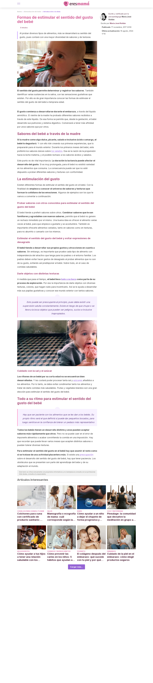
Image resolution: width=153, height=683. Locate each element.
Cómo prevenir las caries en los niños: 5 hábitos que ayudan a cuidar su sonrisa (59, 557)
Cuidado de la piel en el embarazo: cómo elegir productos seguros (120, 556)
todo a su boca (68, 279)
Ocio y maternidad (115, 511)
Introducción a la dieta (51, 12)
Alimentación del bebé (32, 12)
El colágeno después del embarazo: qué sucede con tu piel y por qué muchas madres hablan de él (91, 557)
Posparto (81, 551)
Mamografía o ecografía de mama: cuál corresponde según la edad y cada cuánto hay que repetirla (61, 516)
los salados (56, 151)
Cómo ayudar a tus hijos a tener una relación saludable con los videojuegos (31, 557)
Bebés (19, 12)
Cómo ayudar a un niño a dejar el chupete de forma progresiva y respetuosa (90, 516)
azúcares (78, 380)
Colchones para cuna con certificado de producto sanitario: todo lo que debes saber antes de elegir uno (31, 516)
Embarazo (111, 551)
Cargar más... (76, 567)
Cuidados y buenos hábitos (58, 551)
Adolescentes (23, 551)
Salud (49, 511)
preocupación (86, 454)
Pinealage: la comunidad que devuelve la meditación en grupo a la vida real (121, 516)
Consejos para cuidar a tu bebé (30, 511)
